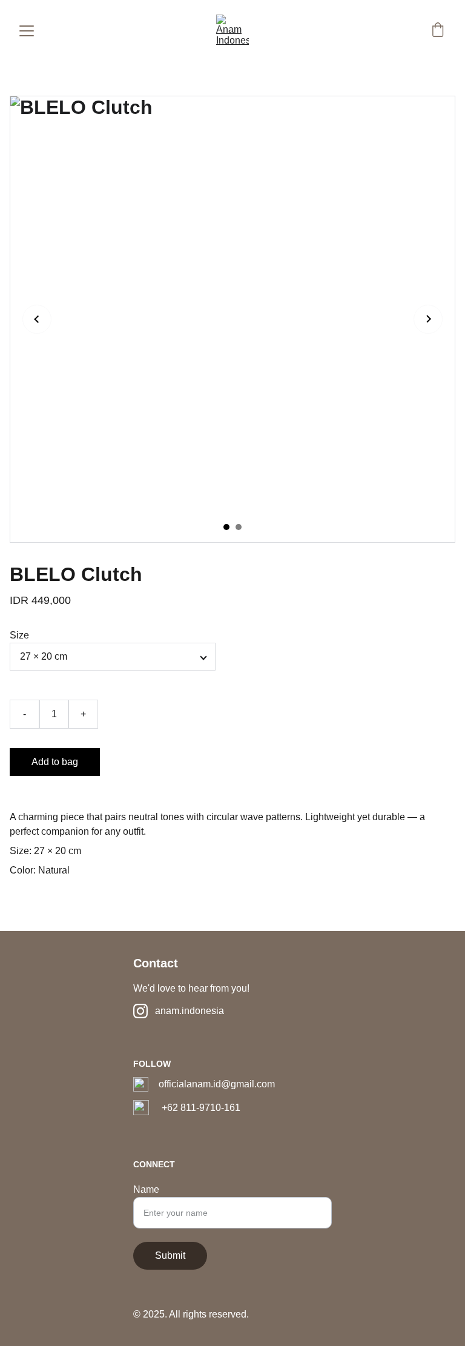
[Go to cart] (438, 31)
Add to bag (54, 762)
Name (146, 1189)
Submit (170, 1255)
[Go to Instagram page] (140, 1011)
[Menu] (26, 30)
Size (19, 635)
